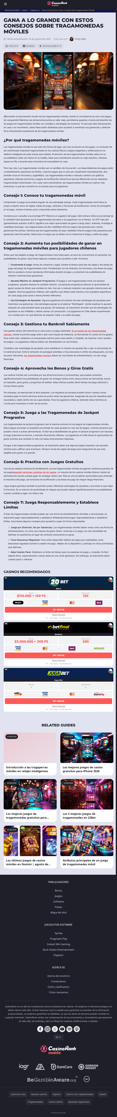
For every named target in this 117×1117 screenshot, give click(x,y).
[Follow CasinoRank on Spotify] (69, 1029)
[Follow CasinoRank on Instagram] (47, 1029)
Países (58, 907)
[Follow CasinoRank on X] (55, 1029)
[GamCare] (61, 1067)
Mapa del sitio (58, 912)
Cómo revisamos (58, 992)
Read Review (58, 614)
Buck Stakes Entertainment (58, 949)
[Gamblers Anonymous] (40, 1067)
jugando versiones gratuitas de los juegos (35, 472)
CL (57, 1037)
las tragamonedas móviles (37, 355)
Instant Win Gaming (58, 944)
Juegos (58, 896)
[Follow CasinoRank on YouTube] (62, 1029)
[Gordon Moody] (88, 1067)
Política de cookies (58, 1113)
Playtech (58, 955)
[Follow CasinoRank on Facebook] (40, 1029)
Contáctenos (58, 981)
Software (58, 901)
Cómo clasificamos (58, 987)
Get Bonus (58, 609)
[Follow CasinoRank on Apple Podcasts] (77, 1029)
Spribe (58, 933)
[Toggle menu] (5, 4)
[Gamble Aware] (52, 1079)
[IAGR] (24, 1067)
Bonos (58, 890)
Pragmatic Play (58, 938)
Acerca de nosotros (58, 976)
